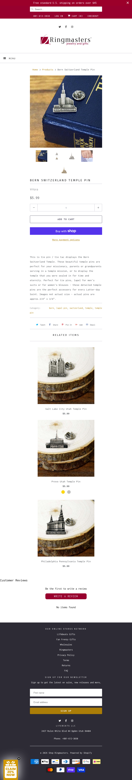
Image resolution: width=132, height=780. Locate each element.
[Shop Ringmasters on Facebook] (66, 27)
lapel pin (61, 308)
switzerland (76, 308)
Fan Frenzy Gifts (66, 639)
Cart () (76, 16)
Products (47, 69)
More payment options (66, 239)
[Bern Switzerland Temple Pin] (66, 111)
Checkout (93, 16)
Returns (66, 665)
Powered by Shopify (81, 753)
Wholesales (66, 644)
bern (51, 308)
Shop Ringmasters (58, 753)
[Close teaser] (19, 758)
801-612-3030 (42, 16)
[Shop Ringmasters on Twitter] (60, 27)
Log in (59, 16)
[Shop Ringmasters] (66, 41)
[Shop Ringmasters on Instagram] (72, 27)
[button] (10, 770)
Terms (66, 660)
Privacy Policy (66, 655)
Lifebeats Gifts (66, 634)
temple (88, 308)
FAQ (66, 670)
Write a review (66, 596)
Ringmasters (66, 649)
